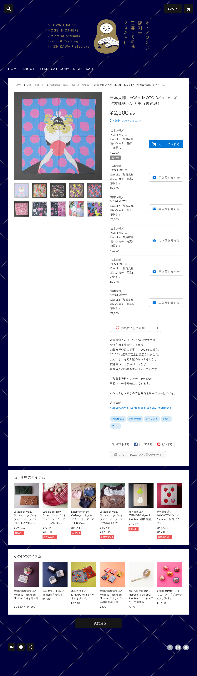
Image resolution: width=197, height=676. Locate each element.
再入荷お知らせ (169, 177)
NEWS (78, 68)
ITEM (42, 68)
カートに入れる (169, 144)
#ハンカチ (152, 418)
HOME (13, 68)
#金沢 (166, 418)
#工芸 (115, 425)
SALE (90, 68)
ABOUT (29, 68)
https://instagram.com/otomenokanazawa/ (178, 647)
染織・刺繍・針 (36, 84)
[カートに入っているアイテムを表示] (188, 8)
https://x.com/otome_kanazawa (170, 647)
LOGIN (173, 8)
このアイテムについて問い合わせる (140, 454)
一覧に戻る (98, 623)
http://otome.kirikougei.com (186, 647)
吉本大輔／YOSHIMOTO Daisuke (69, 84)
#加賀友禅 (135, 418)
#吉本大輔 (118, 418)
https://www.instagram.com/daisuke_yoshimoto (140, 407)
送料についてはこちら (129, 120)
